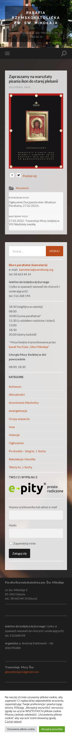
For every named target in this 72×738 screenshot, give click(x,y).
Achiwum (15, 386)
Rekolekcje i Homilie (22, 459)
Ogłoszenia (16, 443)
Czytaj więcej (13, 721)
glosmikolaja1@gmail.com (22, 672)
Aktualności (22, 188)
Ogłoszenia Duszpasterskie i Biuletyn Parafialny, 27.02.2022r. (32, 202)
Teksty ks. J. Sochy (20, 467)
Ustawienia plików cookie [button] (21, 729)
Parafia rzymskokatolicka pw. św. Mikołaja (36, 18)
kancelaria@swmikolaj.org (36, 269)
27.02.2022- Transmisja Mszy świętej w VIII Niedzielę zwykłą (34, 220)
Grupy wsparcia (19, 419)
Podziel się (30, 176)
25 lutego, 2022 (19, 87)
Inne (12, 427)
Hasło (13, 525)
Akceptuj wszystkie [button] (52, 729)
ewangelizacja (18, 410)
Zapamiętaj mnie (24, 543)
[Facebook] (12, 176)
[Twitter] (18, 176)
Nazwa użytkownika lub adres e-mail (33, 507)
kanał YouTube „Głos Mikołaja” (29, 347)
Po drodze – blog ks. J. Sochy (27, 451)
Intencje (14, 435)
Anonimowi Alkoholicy (24, 402)
